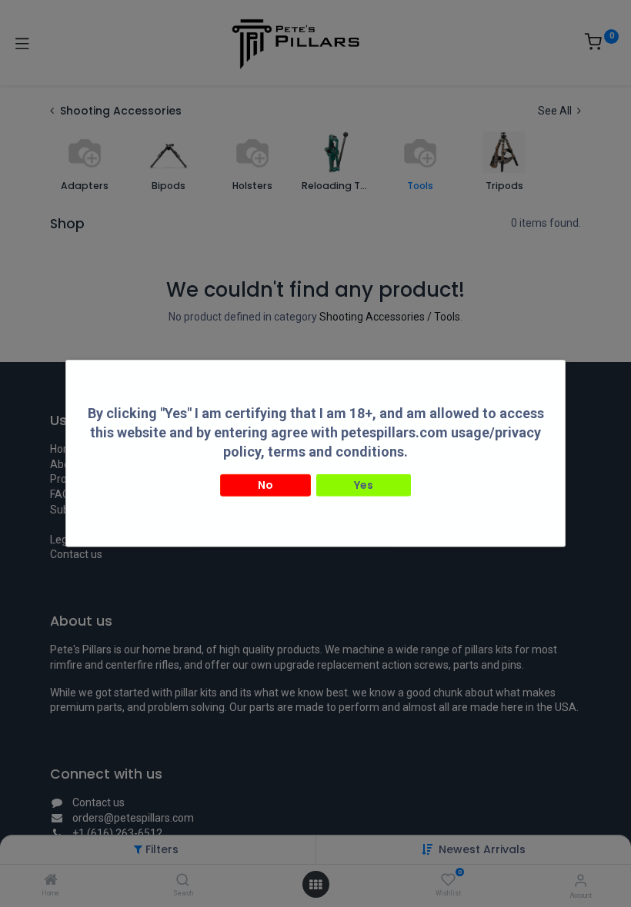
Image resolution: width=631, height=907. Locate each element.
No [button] (265, 484)
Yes (363, 484)
